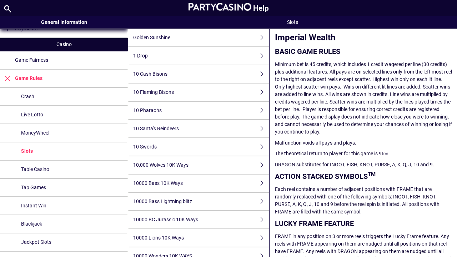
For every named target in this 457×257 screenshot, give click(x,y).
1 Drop (140, 56)
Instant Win (33, 205)
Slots (27, 151)
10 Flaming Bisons (153, 92)
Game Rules (28, 78)
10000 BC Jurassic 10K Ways (165, 219)
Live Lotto (32, 114)
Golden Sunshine (151, 37)
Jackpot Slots (36, 242)
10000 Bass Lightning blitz (162, 201)
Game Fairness (31, 60)
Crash (27, 96)
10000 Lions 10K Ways (158, 238)
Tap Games (33, 187)
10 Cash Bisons (150, 74)
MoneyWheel (35, 133)
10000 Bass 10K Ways (158, 183)
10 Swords (145, 147)
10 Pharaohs (147, 110)
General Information (64, 22)
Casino (64, 44)
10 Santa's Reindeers (156, 128)
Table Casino (35, 169)
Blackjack (31, 224)
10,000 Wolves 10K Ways (161, 165)
